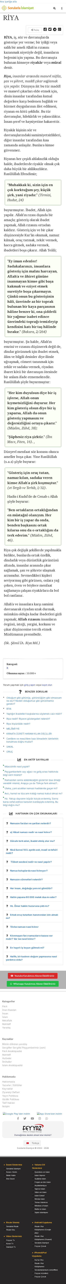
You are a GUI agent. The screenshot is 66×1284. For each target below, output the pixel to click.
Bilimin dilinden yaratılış (14, 1044)
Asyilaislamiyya (40, 1185)
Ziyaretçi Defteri (11, 1092)
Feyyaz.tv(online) (41, 1273)
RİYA (8, 708)
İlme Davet (10, 1179)
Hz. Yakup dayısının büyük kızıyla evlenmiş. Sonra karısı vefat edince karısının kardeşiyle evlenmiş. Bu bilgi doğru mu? (30, 801)
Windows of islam (41, 1206)
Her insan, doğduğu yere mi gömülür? (31, 888)
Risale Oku (10, 1230)
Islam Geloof (39, 1196)
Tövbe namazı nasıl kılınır (24, 926)
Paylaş (36, 30)
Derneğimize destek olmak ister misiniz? (32, 1135)
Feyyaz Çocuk (40, 1246)
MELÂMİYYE (13, 728)
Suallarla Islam (40, 1179)
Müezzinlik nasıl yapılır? (17, 766)
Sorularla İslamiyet (13, 1169)
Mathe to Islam (40, 1209)
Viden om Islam (40, 1192)
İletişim (6, 1106)
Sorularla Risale (12, 1226)
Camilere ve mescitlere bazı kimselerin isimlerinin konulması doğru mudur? (32, 740)
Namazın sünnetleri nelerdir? (26, 879)
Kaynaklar (7, 1088)
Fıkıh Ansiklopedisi (12, 1051)
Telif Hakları (8, 1102)
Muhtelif (6, 1024)
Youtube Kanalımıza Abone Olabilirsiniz (34, 975)
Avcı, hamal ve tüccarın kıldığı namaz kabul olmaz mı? (33, 793)
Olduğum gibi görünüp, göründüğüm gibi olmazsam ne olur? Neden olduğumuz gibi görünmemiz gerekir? (34, 700)
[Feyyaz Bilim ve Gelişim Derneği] (33, 1129)
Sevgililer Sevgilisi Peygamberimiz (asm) (23, 1047)
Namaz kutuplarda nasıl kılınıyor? (29, 870)
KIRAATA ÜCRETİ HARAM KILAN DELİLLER (29, 733)
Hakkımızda (8, 1081)
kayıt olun (47, 684)
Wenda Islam (40, 1199)
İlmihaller (7, 1061)
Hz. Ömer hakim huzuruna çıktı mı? (29, 906)
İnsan (5, 1013)
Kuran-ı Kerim (11, 1172)
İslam (5, 1017)
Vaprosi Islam (40, 1189)
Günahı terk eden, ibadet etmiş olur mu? (32, 841)
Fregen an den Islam (43, 1182)
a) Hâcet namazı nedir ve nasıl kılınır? (31, 832)
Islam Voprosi (40, 1175)
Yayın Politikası (10, 1095)
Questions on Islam (42, 1172)
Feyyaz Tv (10, 1240)
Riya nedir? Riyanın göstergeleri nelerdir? (28, 718)
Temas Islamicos (41, 1202)
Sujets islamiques (41, 1212)
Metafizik (7, 1020)
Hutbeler (6, 1058)
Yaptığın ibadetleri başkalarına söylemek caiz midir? (34, 713)
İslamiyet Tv (11, 1247)
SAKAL (10, 746)
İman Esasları (9, 1010)
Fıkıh (4, 1006)
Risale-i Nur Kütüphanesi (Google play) (43, 1229)
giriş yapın (29, 684)
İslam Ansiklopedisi (12, 1065)
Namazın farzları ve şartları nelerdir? (30, 823)
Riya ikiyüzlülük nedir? (18, 723)
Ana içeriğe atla (8, 1)
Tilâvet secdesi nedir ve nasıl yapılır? (31, 861)
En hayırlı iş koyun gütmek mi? (27, 947)
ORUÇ (9, 751)
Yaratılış (6, 1027)
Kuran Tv (9, 1244)
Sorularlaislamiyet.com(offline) (46, 1270)
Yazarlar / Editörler (12, 1085)
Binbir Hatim (11, 1175)
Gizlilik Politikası (10, 1099)
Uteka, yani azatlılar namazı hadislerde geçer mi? (31, 788)
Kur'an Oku (39, 1260)
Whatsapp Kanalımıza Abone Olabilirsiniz (34, 983)
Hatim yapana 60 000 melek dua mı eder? (33, 897)
